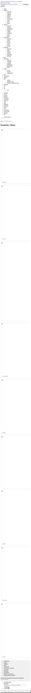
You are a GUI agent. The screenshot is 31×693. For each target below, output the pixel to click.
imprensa (6, 671)
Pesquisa (26, 4)
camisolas (9, 33)
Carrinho (6, 688)
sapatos (9, 46)
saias (8, 21)
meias (8, 23)
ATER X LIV (10, 81)
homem (6, 24)
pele (5, 57)
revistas (9, 71)
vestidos (9, 14)
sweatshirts (9, 18)
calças (8, 20)
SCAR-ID (6, 666)
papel (5, 68)
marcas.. (6, 113)
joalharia (6, 47)
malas (8, 40)
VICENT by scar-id (9, 668)
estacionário (10, 73)
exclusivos (6, 76)
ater (5, 78)
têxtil (8, 67)
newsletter (6, 672)
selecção (9, 11)
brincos (9, 51)
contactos (6, 669)
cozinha (9, 63)
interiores (6, 58)
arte (5, 74)
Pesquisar (6, 683)
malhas (8, 16)
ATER (8, 80)
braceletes (9, 54)
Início (2, 121)
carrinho (6, 93)
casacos (9, 13)
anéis (8, 50)
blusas (8, 17)
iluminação (9, 66)
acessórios (6, 37)
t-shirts (8, 31)
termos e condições (8, 674)
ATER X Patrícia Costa (13, 83)
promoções (6, 111)
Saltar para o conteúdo (16, 1)
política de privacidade (9, 675)
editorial (6, 84)
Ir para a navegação (5, 1)
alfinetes (9, 56)
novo (5, 8)
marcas (5, 77)
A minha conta (7, 682)
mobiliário (9, 64)
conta (5, 662)
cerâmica (9, 61)
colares (8, 53)
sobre (5, 665)
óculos (8, 41)
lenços (8, 43)
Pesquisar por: (4, 4)
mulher (5, 10)
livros (8, 70)
